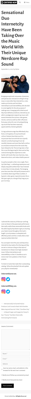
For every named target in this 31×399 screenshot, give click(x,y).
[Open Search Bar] (19, 2)
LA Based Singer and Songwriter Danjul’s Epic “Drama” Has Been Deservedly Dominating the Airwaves (15, 315)
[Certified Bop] (9, 2)
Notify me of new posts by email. (12, 380)
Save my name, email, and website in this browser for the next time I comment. (15, 369)
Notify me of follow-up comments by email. (16, 375)
